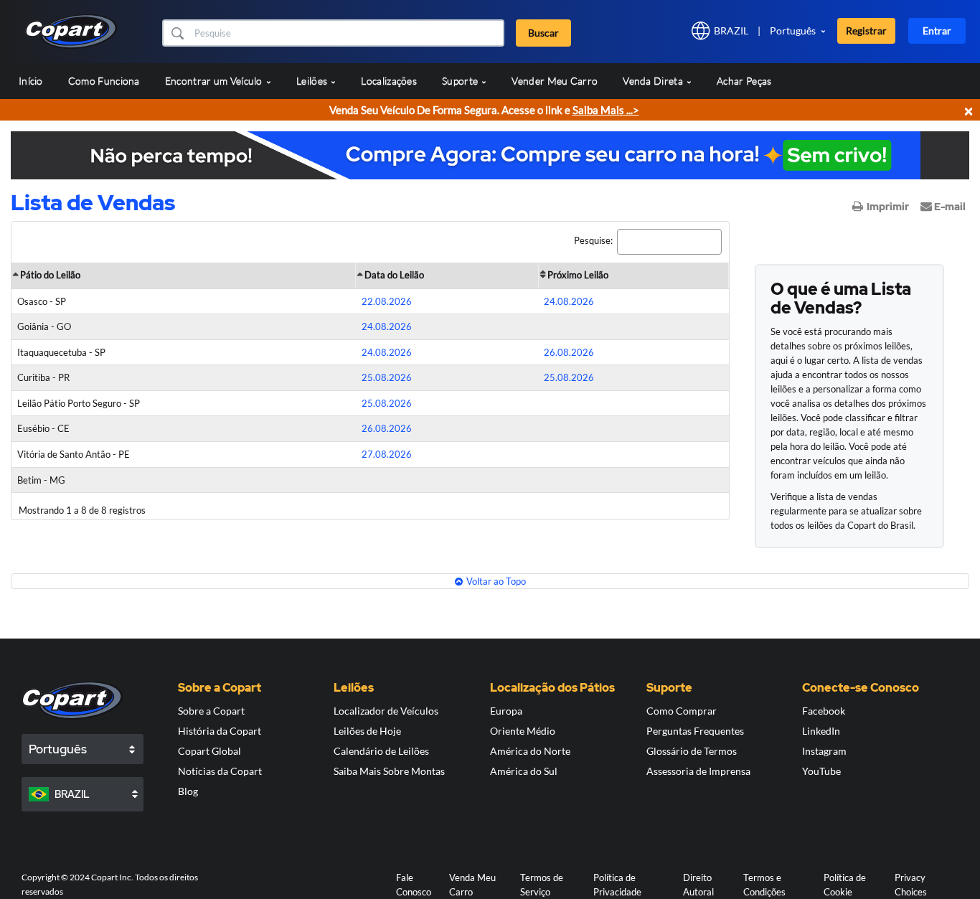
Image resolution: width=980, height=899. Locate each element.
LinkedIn (821, 731)
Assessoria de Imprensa (698, 771)
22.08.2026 (387, 301)
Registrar (866, 30)
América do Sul (523, 771)
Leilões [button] (312, 81)
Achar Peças (744, 81)
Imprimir (888, 206)
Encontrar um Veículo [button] (215, 81)
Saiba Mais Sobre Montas (389, 771)
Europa (506, 711)
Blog (188, 791)
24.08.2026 (569, 301)
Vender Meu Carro (555, 81)
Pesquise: (593, 240)
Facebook (823, 711)
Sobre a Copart (211, 711)
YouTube (821, 771)
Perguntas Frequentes (695, 731)
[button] (177, 33)
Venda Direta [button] (654, 81)
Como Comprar (681, 711)
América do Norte (530, 751)
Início (31, 81)
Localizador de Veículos (386, 711)
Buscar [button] (543, 33)
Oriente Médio (522, 731)
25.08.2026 (387, 377)
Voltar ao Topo (496, 581)
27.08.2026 (387, 454)
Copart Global (209, 751)
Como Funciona (104, 81)
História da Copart (219, 731)
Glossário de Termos (691, 751)
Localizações (389, 81)
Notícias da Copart (220, 771)
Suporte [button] (461, 81)
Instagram (824, 751)
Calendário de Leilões (381, 751)
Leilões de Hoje (367, 731)
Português (793, 30)
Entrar (937, 30)
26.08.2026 (569, 352)
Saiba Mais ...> (606, 109)
